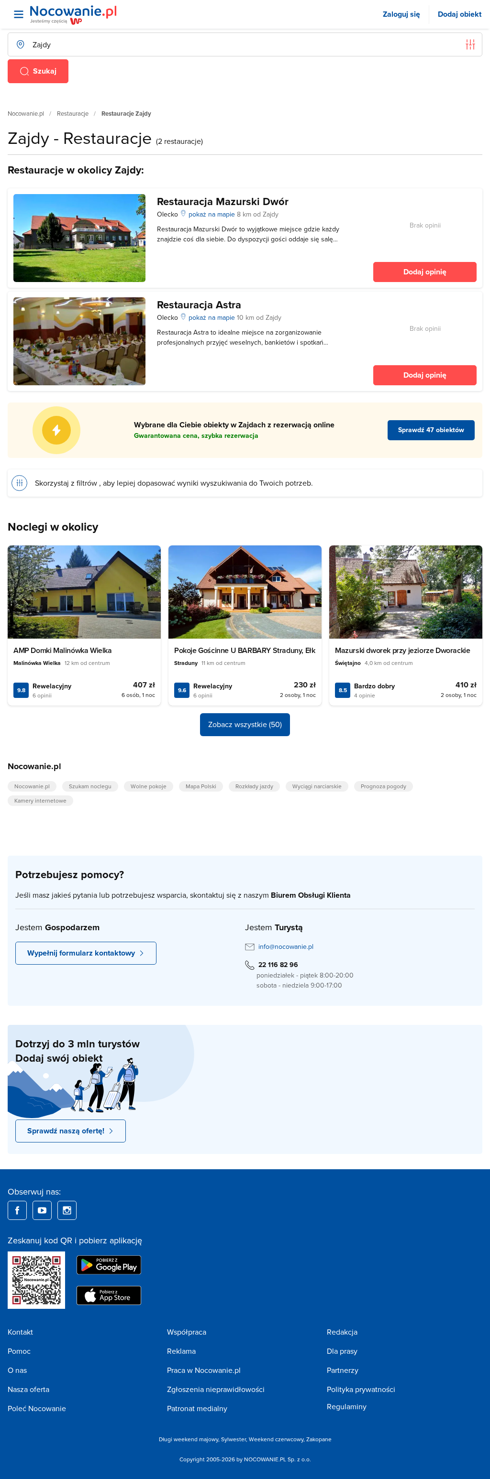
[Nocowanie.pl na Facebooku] (17, 1210)
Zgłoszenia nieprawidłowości (216, 1389)
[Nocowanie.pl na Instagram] (67, 1210)
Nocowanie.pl (26, 113)
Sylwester (233, 1439)
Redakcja (342, 1332)
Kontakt (20, 1332)
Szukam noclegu (90, 786)
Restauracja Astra (199, 304)
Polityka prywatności (361, 1389)
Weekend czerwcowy (276, 1439)
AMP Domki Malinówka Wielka (62, 650)
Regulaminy (347, 1406)
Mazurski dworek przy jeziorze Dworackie (402, 650)
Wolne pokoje (149, 786)
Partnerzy (342, 1370)
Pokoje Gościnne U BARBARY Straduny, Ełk (244, 650)
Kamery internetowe (40, 800)
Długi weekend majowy (188, 1439)
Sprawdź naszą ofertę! (65, 1130)
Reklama (181, 1351)
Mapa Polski (201, 786)
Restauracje (73, 113)
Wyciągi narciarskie (317, 786)
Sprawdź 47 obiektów (431, 430)
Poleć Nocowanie (37, 1408)
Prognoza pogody (383, 786)
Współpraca (186, 1332)
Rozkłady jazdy (254, 786)
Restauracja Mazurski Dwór (223, 201)
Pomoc (19, 1351)
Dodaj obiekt (459, 14)
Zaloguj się (401, 14)
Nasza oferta (28, 1389)
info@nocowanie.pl (285, 946)
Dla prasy (342, 1351)
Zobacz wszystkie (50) (245, 724)
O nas (17, 1370)
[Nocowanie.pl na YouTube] (42, 1210)
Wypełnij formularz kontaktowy (81, 952)
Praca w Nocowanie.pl (204, 1370)
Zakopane (319, 1439)
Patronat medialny (197, 1408)
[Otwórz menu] (18, 14)
